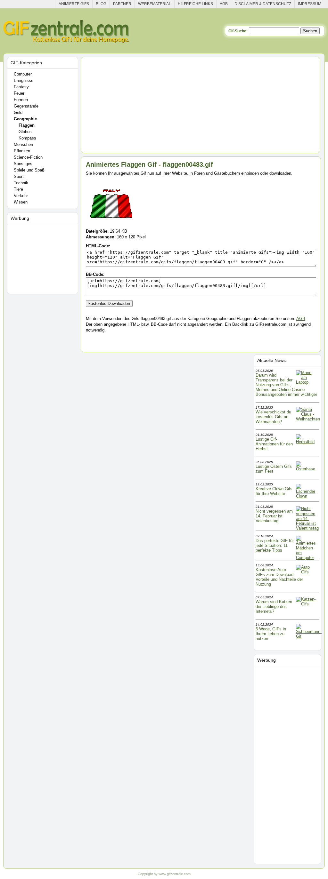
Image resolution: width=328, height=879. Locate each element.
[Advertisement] (44, 258)
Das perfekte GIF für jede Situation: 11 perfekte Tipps (275, 545)
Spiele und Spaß (29, 170)
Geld (18, 112)
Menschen (23, 144)
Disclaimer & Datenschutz (262, 4)
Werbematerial (154, 4)
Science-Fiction (28, 157)
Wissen (21, 202)
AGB (224, 4)
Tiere (18, 189)
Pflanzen (22, 150)
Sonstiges (23, 163)
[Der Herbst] (307, 441)
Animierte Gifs (74, 4)
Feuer (19, 93)
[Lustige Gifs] (309, 636)
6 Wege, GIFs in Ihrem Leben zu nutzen (271, 634)
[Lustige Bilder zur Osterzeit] (307, 469)
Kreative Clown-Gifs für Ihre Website (274, 491)
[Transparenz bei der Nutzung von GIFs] (307, 382)
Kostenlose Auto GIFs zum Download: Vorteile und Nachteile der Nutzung (279, 577)
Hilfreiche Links (195, 4)
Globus (25, 131)
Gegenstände (26, 106)
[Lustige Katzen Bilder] (307, 604)
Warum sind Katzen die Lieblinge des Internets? (274, 606)
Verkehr (21, 195)
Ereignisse (23, 80)
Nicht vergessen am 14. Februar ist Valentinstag (274, 516)
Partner (122, 4)
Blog (101, 4)
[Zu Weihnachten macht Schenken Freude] (308, 419)
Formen (21, 99)
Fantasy (21, 86)
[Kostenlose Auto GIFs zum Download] (307, 572)
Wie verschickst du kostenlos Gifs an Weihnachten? (273, 417)
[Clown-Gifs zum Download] (307, 496)
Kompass (27, 138)
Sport (19, 176)
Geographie (25, 118)
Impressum (309, 4)
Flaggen (27, 125)
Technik (21, 182)
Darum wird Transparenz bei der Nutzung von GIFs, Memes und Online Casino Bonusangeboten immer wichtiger (286, 385)
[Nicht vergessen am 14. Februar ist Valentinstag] (307, 528)
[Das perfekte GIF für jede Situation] (307, 557)
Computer (23, 74)
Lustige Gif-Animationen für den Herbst (274, 444)
